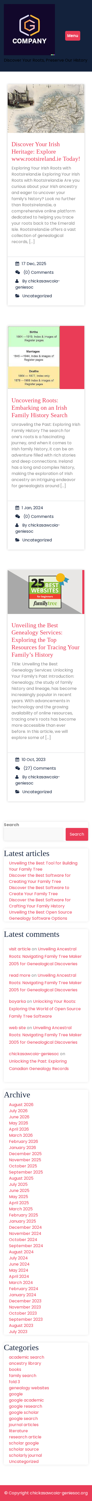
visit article (20, 949)
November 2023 (25, 1307)
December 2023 (25, 1301)
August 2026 (21, 1105)
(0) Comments (38, 272)
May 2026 (18, 1123)
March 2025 (21, 1209)
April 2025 (19, 1203)
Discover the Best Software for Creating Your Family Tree (40, 878)
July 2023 (18, 1332)
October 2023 (23, 1313)
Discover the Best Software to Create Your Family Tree (39, 891)
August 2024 (21, 1252)
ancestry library (25, 1363)
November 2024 (25, 1233)
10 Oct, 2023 (33, 760)
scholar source (24, 1449)
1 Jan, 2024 (32, 508)
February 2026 (23, 1141)
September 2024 (26, 1246)
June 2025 (19, 1190)
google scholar (24, 1412)
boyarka (17, 1001)
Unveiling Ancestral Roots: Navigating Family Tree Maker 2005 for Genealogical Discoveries (45, 956)
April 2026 (19, 1129)
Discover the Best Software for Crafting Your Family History (40, 903)
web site (17, 1028)
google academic (26, 1400)
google (16, 1394)
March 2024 (21, 1283)
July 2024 (18, 1258)
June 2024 (19, 1264)
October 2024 (23, 1240)
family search (22, 1376)
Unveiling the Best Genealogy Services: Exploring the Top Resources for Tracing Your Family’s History (45, 640)
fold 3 (14, 1382)
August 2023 (21, 1325)
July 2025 (18, 1184)
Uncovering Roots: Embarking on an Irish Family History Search (39, 407)
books (15, 1369)
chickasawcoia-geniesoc (34, 1054)
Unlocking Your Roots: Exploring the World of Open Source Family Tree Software (45, 1008)
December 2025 (25, 1154)
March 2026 (21, 1135)
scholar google (24, 1443)
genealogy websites (29, 1388)
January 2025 (22, 1221)
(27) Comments (39, 768)
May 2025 (18, 1197)
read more (19, 975)
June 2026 (19, 1117)
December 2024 (25, 1227)
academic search (26, 1357)
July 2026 (18, 1111)
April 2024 (19, 1276)
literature (18, 1431)
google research (25, 1406)
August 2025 (21, 1178)
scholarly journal (25, 1455)
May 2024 (18, 1270)
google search (23, 1419)
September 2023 (26, 1319)
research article (25, 1437)
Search (11, 825)
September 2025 (26, 1172)
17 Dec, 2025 (34, 264)
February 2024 (23, 1289)
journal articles (24, 1425)
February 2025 (23, 1215)
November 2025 (25, 1160)
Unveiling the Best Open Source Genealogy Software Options (40, 915)
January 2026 (22, 1148)
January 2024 (22, 1295)
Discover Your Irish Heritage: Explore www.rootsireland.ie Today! (46, 151)
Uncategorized (37, 296)
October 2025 (23, 1166)
